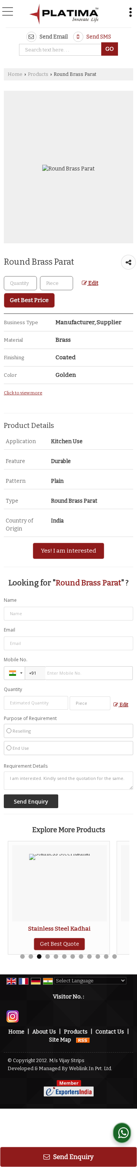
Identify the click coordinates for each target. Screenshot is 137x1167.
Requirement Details (26, 766)
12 (114, 956)
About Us (44, 1032)
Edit (92, 283)
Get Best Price (29, 300)
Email (9, 630)
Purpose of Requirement (30, 718)
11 (106, 956)
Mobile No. (15, 659)
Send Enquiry (73, 1157)
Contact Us (110, 1032)
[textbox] (61, 50)
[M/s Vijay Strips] (64, 14)
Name (10, 600)
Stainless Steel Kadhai (59, 928)
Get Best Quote (59, 944)
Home (15, 74)
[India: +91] (14, 673)
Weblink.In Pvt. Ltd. (90, 1068)
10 (98, 956)
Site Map (60, 1040)
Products (38, 74)
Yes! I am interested (68, 550)
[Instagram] (12, 1016)
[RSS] (83, 1040)
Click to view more (23, 392)
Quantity (13, 689)
